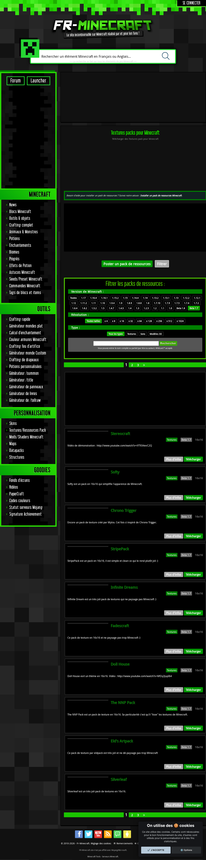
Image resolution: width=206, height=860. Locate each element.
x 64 (139, 321)
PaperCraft (16, 494)
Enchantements (20, 245)
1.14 (145, 297)
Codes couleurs (19, 500)
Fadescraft (120, 625)
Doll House (120, 664)
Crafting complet (21, 225)
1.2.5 (146, 308)
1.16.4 (93, 297)
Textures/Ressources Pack (27, 430)
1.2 (155, 308)
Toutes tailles (93, 321)
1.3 (137, 308)
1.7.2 (196, 303)
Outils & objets (19, 218)
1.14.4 (135, 297)
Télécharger (193, 459)
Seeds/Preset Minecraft (25, 279)
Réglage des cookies (101, 843)
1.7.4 (186, 303)
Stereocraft (120, 433)
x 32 (131, 321)
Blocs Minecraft (20, 211)
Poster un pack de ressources (127, 263)
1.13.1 (166, 297)
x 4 (106, 321)
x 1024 (180, 321)
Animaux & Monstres (23, 232)
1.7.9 (167, 303)
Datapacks (16, 450)
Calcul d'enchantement (25, 333)
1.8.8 (139, 303)
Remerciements (125, 843)
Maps (12, 443)
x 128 (149, 321)
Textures (131, 333)
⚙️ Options (186, 850)
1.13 (176, 297)
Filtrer (162, 263)
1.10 (102, 303)
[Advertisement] (28, 136)
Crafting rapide (19, 319)
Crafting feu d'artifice (24, 346)
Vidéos (13, 487)
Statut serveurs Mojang (26, 507)
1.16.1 (104, 297)
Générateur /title (21, 380)
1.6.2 (84, 308)
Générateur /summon (24, 373)
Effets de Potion (20, 265)
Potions (14, 238)
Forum (15, 81)
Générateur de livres (23, 393)
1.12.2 (186, 297)
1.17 (83, 297)
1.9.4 (112, 303)
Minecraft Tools (93, 856)
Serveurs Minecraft (110, 856)
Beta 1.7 (194, 308)
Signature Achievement (25, 514)
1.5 (102, 308)
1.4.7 (111, 308)
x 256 (159, 321)
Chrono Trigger (123, 510)
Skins (13, 423)
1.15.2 (115, 297)
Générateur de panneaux (26, 387)
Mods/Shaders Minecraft (26, 437)
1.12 (73, 303)
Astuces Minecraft (22, 272)
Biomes (14, 252)
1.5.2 (94, 308)
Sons (142, 333)
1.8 (147, 303)
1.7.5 (177, 303)
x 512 (169, 321)
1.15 (125, 297)
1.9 (120, 303)
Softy (115, 471)
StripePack (120, 548)
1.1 (162, 308)
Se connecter (192, 3)
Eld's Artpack (122, 740)
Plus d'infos (173, 459)
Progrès (14, 259)
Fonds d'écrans (19, 480)
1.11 (93, 303)
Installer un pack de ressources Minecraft (161, 195)
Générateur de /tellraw (25, 400)
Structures (16, 457)
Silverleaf (119, 779)
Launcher (38, 81)
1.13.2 (155, 297)
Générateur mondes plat (26, 326)
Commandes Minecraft (24, 286)
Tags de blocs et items (25, 292)
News (13, 205)
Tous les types (116, 333)
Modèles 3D (156, 333)
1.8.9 (129, 303)
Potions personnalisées (25, 366)
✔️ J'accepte (155, 850)
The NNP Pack (123, 702)
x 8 (113, 321)
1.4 (129, 308)
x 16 (122, 321)
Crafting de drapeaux (24, 360)
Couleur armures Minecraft (27, 339)
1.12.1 (197, 297)
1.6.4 (74, 308)
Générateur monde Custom (27, 353)
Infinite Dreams (124, 587)
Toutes (73, 297)
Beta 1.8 (181, 308)
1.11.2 (83, 303)
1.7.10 (157, 303)
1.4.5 (121, 308)
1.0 (170, 308)
